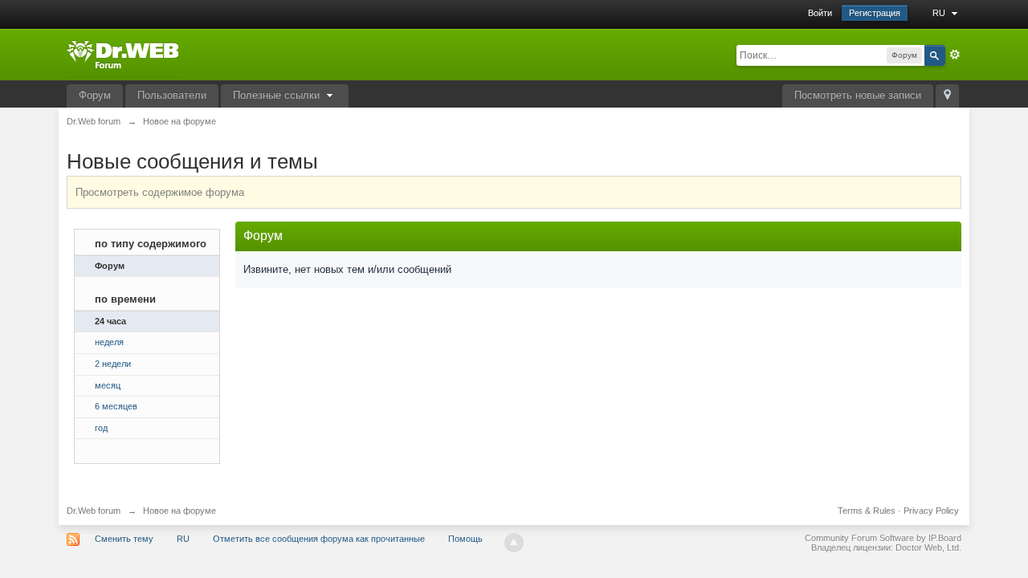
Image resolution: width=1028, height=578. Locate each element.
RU (940, 13)
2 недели (113, 363)
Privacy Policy (931, 510)
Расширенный (954, 54)
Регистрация (874, 13)
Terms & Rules (866, 510)
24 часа (110, 321)
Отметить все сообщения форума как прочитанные (319, 538)
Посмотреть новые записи (857, 95)
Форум (95, 95)
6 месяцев (116, 406)
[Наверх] (514, 542)
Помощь (465, 538)
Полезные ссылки (278, 95)
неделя (109, 342)
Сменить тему (124, 538)
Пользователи (171, 95)
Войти (820, 13)
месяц (107, 385)
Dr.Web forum (93, 510)
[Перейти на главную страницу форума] (122, 53)
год (101, 428)
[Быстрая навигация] (947, 96)
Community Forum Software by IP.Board (883, 538)
